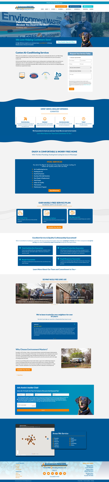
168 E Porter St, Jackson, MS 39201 (89, 467)
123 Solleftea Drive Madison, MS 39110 (88, 471)
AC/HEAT (53, 9)
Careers (91, 9)
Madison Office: (89, 469)
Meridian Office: (89, 473)
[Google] (52, 473)
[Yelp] (60, 473)
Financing (85, 9)
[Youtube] (48, 473)
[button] (17, 293)
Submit (71, 89)
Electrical (68, 9)
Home (42, 9)
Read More (20, 375)
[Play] (34, 293)
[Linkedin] (64, 473)
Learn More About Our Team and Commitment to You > (54, 269)
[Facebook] (44, 473)
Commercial (77, 9)
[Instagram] (56, 473)
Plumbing (60, 9)
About (46, 9)
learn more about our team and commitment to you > (54, 133)
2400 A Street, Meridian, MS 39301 (88, 475)
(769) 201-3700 (86, 84)
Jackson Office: (89, 465)
